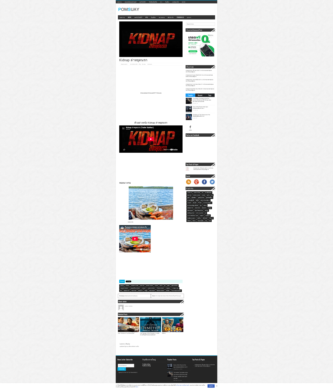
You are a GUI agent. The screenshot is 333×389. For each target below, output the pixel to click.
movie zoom (149, 285)
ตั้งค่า (137, 387)
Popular (190, 95)
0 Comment (150, 64)
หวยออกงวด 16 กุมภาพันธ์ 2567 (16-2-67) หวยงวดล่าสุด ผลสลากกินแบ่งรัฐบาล (199, 75)
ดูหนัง (168, 285)
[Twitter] (212, 184)
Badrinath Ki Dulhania (128, 296)
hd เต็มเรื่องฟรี (208, 192)
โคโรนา (194, 220)
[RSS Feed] (188, 184)
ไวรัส (210, 220)
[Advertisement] (183, 9)
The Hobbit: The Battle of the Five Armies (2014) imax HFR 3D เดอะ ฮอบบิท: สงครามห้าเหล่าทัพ (202, 100)
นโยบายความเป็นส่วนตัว (182, 385)
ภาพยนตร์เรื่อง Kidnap (135, 288)
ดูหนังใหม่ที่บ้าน (209, 197)
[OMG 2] (172, 324)
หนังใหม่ (167, 290)
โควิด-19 (211, 218)
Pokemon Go (180, 17)
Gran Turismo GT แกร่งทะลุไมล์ (126, 333)
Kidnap (127, 285)
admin (126, 64)
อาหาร (189, 17)
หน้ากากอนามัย (199, 213)
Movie (183, 2)
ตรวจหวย (162, 17)
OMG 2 (164, 333)
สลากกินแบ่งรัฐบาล (207, 202)
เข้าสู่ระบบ (125, 346)
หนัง (121, 290)
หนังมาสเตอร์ (152, 290)
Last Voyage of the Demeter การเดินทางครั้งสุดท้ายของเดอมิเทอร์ (149, 334)
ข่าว (161, 2)
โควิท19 (189, 220)
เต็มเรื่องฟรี (205, 218)
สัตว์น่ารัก (171, 17)
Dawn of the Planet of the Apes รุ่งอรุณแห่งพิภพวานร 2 (200, 107)
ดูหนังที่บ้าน (193, 197)
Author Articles (129, 306)
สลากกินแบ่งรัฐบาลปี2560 (192, 205)
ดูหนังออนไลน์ (201, 197)
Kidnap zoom (134, 285)
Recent (200, 95)
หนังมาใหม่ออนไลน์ (199, 210)
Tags (209, 95)
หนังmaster (127, 290)
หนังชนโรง (140, 290)
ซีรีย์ (146, 17)
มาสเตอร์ (144, 288)
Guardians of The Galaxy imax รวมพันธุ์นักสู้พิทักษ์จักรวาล (201, 115)
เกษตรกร (202, 215)
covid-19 (189, 192)
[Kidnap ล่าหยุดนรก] (151, 39)
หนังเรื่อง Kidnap (160, 290)
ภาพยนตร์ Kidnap (124, 288)
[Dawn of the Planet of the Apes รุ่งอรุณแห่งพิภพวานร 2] (189, 109)
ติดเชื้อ (197, 200)
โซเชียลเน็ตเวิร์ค (153, 2)
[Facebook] (204, 184)
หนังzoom (133, 290)
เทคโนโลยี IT (142, 2)
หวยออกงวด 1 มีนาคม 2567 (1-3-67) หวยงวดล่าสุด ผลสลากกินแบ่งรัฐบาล (199, 71)
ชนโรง (161, 285)
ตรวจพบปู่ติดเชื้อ (190, 200)
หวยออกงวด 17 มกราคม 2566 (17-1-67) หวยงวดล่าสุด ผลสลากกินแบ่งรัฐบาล (200, 84)
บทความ (119, 2)
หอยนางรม (130, 222)
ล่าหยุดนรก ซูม (175, 288)
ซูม (164, 285)
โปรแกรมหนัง (200, 220)
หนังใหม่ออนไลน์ (190, 213)
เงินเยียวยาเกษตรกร (191, 218)
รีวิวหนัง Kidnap (160, 288)
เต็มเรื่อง (199, 218)
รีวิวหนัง (200, 202)
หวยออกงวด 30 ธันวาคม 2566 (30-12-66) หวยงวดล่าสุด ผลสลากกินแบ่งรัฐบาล (200, 89)
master (142, 285)
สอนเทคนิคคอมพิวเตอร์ (130, 2)
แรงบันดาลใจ (175, 2)
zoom (156, 285)
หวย (205, 213)
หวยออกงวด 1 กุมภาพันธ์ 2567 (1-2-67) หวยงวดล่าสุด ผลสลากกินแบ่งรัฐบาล (199, 80)
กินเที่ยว (167, 2)
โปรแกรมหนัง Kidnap (176, 290)
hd (202, 192)
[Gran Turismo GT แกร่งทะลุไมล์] (128, 324)
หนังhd (205, 205)
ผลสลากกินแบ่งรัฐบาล (205, 200)
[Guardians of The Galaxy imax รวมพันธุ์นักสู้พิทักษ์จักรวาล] (189, 117)
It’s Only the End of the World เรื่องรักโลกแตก (166, 296)
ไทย (206, 220)
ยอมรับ (211, 386)
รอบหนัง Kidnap (151, 288)
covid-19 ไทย (197, 192)
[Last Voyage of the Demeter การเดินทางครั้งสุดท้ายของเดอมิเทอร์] (150, 324)
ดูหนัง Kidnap (174, 285)
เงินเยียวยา (207, 215)
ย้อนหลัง (194, 202)
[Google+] (196, 184)
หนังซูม (145, 290)
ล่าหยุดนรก (168, 288)
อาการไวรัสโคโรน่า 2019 (192, 215)
